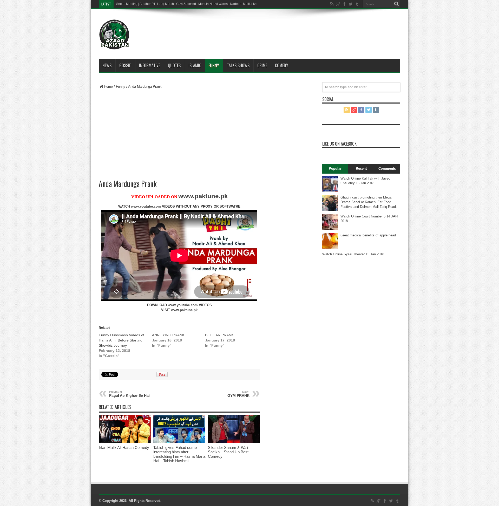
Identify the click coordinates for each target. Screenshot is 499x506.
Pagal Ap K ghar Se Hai (129, 394)
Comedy (281, 65)
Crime (262, 65)
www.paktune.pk (203, 196)
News (106, 65)
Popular (335, 168)
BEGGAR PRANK (219, 335)
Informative (149, 65)
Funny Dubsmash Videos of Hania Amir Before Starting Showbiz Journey (121, 340)
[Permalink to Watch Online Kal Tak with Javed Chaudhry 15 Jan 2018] (330, 191)
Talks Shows (238, 65)
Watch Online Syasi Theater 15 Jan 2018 (353, 254)
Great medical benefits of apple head (368, 235)
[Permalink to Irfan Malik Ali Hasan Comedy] (125, 441)
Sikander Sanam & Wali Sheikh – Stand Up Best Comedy (228, 452)
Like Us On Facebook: (339, 144)
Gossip (125, 65)
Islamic (194, 65)
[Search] (396, 4)
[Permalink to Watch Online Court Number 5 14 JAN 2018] (330, 228)
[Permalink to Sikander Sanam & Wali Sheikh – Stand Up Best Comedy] (234, 441)
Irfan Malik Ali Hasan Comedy (124, 447)
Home (108, 86)
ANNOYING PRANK (168, 335)
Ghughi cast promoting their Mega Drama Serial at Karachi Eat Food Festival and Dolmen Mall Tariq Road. (368, 202)
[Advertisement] (265, 27)
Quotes (174, 65)
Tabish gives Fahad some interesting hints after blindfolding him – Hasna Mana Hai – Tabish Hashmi (179, 454)
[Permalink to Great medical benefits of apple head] (330, 247)
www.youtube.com (146, 206)
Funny (213, 65)
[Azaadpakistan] (114, 46)
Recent (361, 168)
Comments (387, 168)
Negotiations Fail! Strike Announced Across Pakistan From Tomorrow (164, 4)
